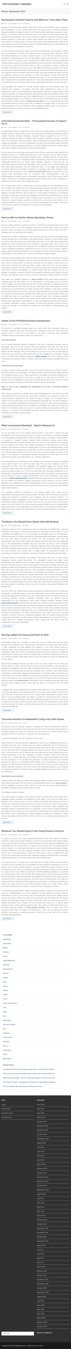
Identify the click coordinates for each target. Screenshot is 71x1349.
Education (6, 965)
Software (6, 1041)
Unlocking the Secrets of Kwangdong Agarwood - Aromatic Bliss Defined (28, 1069)
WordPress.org (6, 1117)
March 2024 (41, 1117)
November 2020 (42, 1284)
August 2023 (41, 1143)
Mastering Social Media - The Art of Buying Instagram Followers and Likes (29, 1078)
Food (4, 982)
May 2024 (40, 1109)
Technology (7, 1050)
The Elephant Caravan (16, 4)
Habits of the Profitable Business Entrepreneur (25, 320)
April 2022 (40, 1211)
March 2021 (41, 1267)
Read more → (7, 112)
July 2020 (40, 1301)
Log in (3, 1104)
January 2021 (41, 1275)
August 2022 (41, 1194)
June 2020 (40, 1305)
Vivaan (5, 23)
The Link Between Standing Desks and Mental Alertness (22, 1086)
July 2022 (40, 1198)
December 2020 (42, 1279)
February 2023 (42, 1168)
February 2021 (42, 1271)
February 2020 (42, 1322)
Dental (5, 956)
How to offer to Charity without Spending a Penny (27, 217)
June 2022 (40, 1203)
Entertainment (8, 969)
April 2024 (40, 1113)
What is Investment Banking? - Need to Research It (28, 425)
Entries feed (5, 1109)
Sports (5, 1046)
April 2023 (40, 1160)
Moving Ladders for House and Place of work (25, 634)
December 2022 (42, 1177)
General (27, 221)
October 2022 (42, 1185)
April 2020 (40, 1314)
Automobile (7, 943)
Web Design (7, 1059)
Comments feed (7, 1113)
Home (5, 999)
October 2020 (42, 1288)
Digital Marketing (9, 960)
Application (7, 939)
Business (27, 324)
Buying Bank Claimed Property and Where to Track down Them (34, 19)
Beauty (5, 948)
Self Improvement (9, 1024)
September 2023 (43, 1139)
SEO (4, 1029)
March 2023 (41, 1164)
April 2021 (40, 1262)
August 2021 (41, 1245)
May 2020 (40, 1309)
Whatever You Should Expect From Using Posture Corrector (32, 831)
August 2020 (41, 1296)
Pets (4, 1016)
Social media (7, 1037)
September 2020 (43, 1292)
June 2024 (40, 1104)
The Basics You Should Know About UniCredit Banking (29, 521)
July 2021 (40, 1250)
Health (5, 995)
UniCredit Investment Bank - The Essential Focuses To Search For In (33, 122)
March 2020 (41, 1318)
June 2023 (40, 1151)
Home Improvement (10, 1003)
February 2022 (42, 1220)
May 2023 (40, 1156)
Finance (27, 23)
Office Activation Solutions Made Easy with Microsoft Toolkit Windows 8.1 (29, 1073)
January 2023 (42, 1173)
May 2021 (40, 1258)
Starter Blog (39, 1345)
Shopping (27, 834)
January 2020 (42, 1326)
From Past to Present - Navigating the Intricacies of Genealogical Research (29, 1082)
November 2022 (42, 1181)
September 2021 (43, 1241)
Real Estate (7, 1020)
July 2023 (40, 1147)
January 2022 (42, 1224)
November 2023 (42, 1130)
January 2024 (42, 1121)
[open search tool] (64, 4)
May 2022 (40, 1207)
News (25, 723)
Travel (5, 1054)
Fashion (5, 973)
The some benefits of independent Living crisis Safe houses (32, 719)
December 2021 (42, 1228)
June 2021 (40, 1254)
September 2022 (43, 1190)
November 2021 (42, 1232)
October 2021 (42, 1237)
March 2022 (41, 1215)
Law (4, 1007)
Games (5, 986)
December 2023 (42, 1126)
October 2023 (42, 1134)
